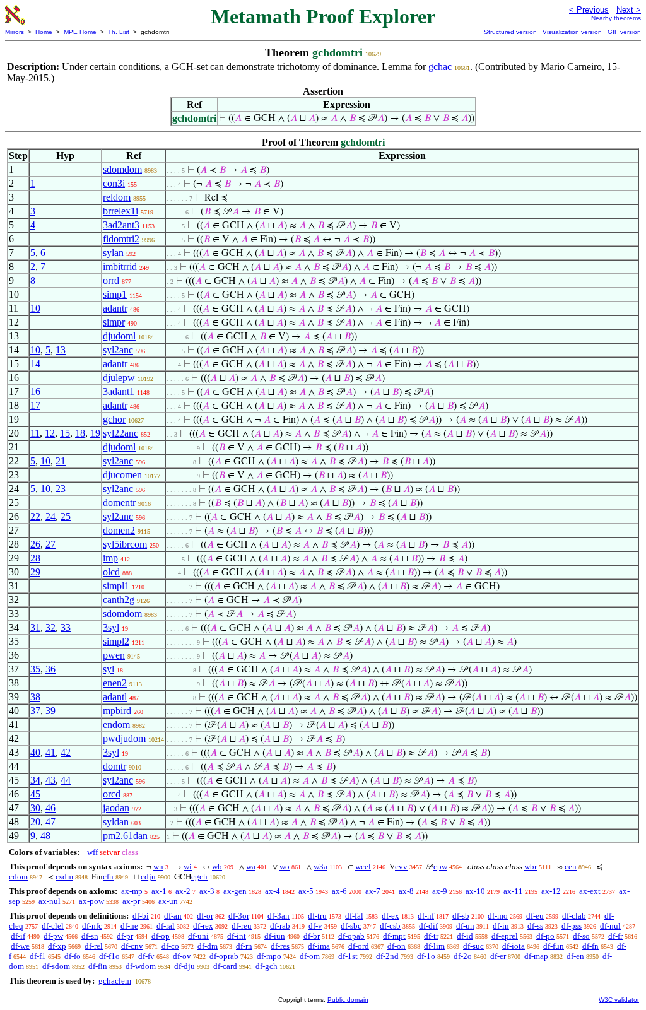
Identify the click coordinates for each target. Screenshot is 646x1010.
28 (35, 558)
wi (188, 866)
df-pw (53, 936)
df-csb (390, 926)
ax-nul (49, 901)
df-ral (165, 926)
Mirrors (14, 31)
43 (50, 780)
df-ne (129, 926)
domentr (119, 502)
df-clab (574, 915)
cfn (108, 876)
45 (35, 794)
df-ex (390, 915)
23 (61, 488)
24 (50, 516)
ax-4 (272, 891)
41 (50, 752)
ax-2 (183, 891)
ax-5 (306, 891)
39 (50, 710)
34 (35, 780)
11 (35, 433)
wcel (363, 866)
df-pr (125, 936)
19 (95, 433)
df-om (310, 956)
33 (66, 627)
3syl (111, 627)
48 (45, 835)
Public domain (347, 999)
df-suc (473, 946)
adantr (115, 308)
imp (110, 558)
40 (35, 752)
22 (35, 516)
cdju (148, 876)
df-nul (610, 926)
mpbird (117, 710)
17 (35, 405)
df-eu (535, 915)
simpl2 (116, 641)
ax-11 (513, 891)
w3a (320, 866)
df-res (280, 946)
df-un (465, 926)
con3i (114, 183)
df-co (170, 946)
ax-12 (551, 891)
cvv (401, 866)
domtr (114, 766)
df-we (20, 946)
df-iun (274, 936)
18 (80, 433)
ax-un (168, 901)
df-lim (434, 946)
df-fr (615, 936)
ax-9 (439, 891)
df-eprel (504, 936)
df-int (236, 936)
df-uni (198, 936)
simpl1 (116, 585)
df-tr (431, 936)
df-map (536, 956)
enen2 (115, 683)
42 (66, 752)
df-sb (460, 915)
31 (35, 627)
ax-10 (475, 891)
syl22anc (120, 433)
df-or (205, 915)
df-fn (590, 946)
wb (217, 866)
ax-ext (590, 891)
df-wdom (141, 966)
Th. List (118, 31)
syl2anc (118, 349)
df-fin (97, 966)
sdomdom (122, 169)
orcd (111, 794)
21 (61, 460)
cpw (440, 866)
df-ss (535, 926)
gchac (440, 66)
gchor (114, 419)
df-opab (351, 936)
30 (35, 807)
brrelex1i (120, 211)
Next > (628, 10)
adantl (115, 696)
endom (116, 724)
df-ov (182, 956)
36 (50, 669)
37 (35, 710)
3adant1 (118, 391)
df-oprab (223, 956)
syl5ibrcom (125, 544)
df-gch (266, 966)
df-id (465, 936)
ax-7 (372, 891)
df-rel (94, 946)
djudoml (119, 336)
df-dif (428, 926)
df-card (225, 966)
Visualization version (572, 31)
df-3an (278, 915)
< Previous (589, 10)
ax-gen (235, 891)
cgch (199, 876)
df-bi (140, 915)
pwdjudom (124, 738)
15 (65, 433)
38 (35, 696)
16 (35, 391)
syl (108, 669)
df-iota (513, 946)
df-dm (207, 946)
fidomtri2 (121, 238)
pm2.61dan (125, 835)
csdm (64, 876)
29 (35, 572)
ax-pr (131, 901)
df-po (545, 936)
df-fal (354, 915)
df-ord (358, 946)
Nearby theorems (616, 18)
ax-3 (206, 891)
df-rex (203, 926)
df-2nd (387, 956)
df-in (501, 926)
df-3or (238, 915)
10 (35, 308)
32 (50, 627)
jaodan (116, 807)
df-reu (242, 926)
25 (66, 516)
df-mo (498, 915)
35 (35, 669)
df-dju (184, 966)
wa (250, 866)
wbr (530, 866)
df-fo (72, 956)
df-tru (317, 915)
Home (43, 31)
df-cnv (132, 946)
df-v (315, 926)
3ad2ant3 (121, 225)
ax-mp (132, 891)
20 (35, 821)
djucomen (122, 474)
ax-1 (159, 891)
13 (61, 349)
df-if (18, 936)
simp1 (115, 294)
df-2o (463, 956)
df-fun (553, 946)
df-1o (426, 956)
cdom (18, 876)
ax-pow (91, 901)
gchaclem (114, 980)
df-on (396, 946)
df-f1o (109, 956)
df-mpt (394, 936)
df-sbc (351, 926)
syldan (116, 821)
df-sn (89, 936)
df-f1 (38, 956)
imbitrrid (120, 266)
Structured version (510, 31)
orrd (111, 280)
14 (35, 363)
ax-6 (339, 891)
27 (50, 544)
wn (158, 866)
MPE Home (80, 31)
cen (571, 866)
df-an (173, 915)
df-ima (319, 946)
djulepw (119, 377)
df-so (581, 936)
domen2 (119, 530)
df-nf (426, 915)
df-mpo (269, 956)
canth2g (118, 599)
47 (50, 821)
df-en (575, 956)
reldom (117, 197)
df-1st (348, 956)
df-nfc (92, 926)
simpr (114, 322)
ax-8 (406, 891)
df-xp (57, 946)
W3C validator (619, 999)
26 (35, 544)
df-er (498, 956)
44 (66, 780)
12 (50, 433)
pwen (114, 655)
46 (50, 807)
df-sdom (56, 966)
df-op (160, 936)
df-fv (146, 956)
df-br (311, 936)
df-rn (244, 946)
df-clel (53, 926)
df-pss (571, 926)
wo (284, 866)
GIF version (624, 31)
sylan (113, 252)
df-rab (280, 926)
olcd (111, 572)
